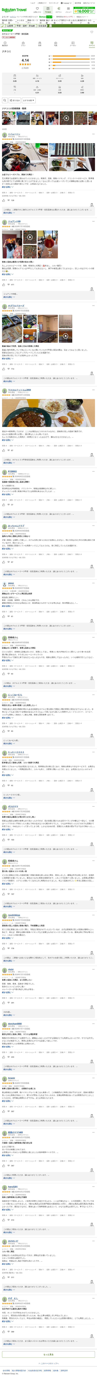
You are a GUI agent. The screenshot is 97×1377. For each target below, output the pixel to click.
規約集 (55, 1371)
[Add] (92, 32)
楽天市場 (78, 3)
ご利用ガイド (42, 3)
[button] (8, 118)
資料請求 (64, 1371)
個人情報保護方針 (19, 1371)
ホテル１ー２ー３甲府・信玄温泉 (15, 34)
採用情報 (47, 1371)
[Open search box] (5, 100)
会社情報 (6, 1371)
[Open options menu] (93, 134)
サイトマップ (53, 3)
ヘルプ (32, 3)
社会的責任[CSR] (35, 1371)
